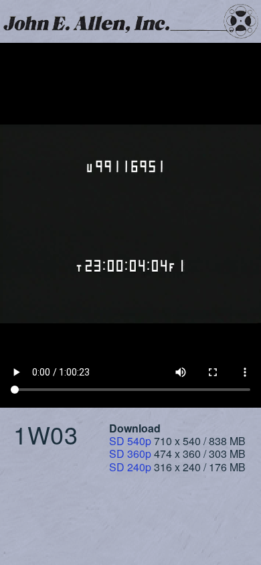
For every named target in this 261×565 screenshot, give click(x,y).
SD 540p (130, 441)
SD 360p (130, 453)
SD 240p (130, 467)
